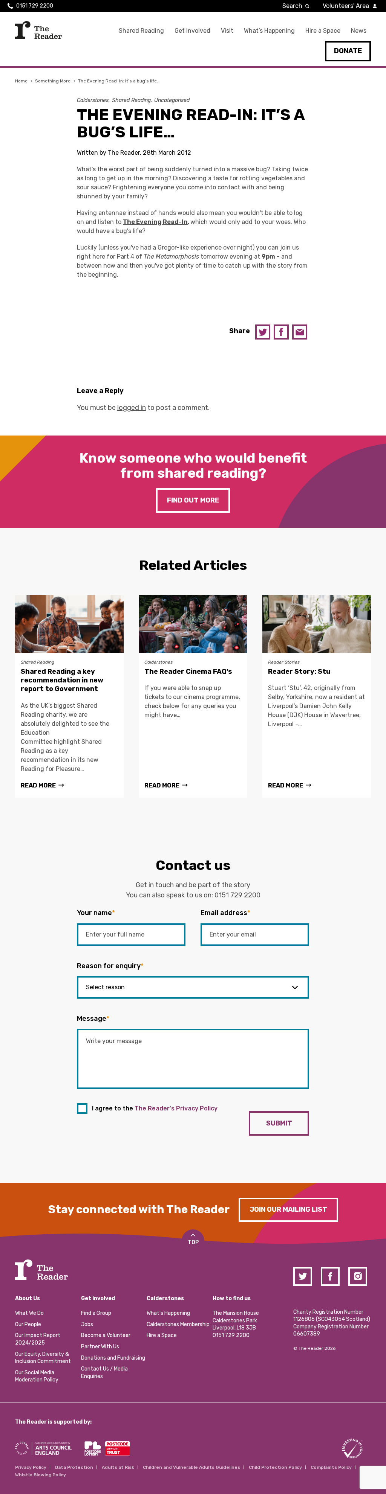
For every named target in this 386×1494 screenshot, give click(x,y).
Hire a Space (322, 30)
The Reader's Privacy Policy (176, 1108)
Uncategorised (172, 100)
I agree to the (155, 1108)
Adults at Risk (118, 1467)
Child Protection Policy (275, 1467)
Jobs (87, 1324)
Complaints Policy (331, 1467)
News (358, 30)
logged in (131, 408)
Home (21, 81)
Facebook (281, 332)
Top (193, 1242)
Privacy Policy (30, 1467)
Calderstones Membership (178, 1324)
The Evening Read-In (155, 221)
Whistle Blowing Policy (40, 1474)
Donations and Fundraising (113, 1358)
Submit (279, 1123)
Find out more (193, 500)
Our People (28, 1324)
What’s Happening (269, 30)
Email (299, 332)
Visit (227, 30)
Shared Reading (141, 30)
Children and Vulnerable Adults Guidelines (191, 1467)
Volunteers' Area (346, 5)
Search (292, 5)
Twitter (262, 332)
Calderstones (93, 100)
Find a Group (96, 1313)
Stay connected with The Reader (139, 1209)
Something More (52, 81)
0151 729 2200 (34, 6)
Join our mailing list (288, 1209)
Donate (348, 51)
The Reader (38, 30)
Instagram (357, 1276)
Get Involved (192, 30)
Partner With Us (100, 1346)
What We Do (29, 1313)
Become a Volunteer (105, 1335)
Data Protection (74, 1467)
